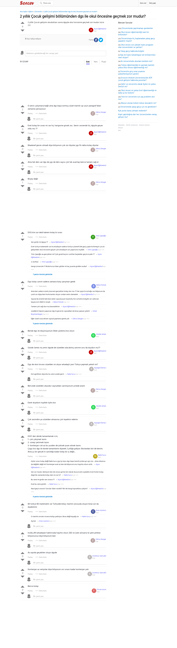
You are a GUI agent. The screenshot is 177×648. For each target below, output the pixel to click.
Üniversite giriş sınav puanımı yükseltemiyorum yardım (131, 73)
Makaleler (121, 125)
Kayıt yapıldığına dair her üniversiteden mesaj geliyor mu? (137, 116)
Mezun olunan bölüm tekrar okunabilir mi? (138, 103)
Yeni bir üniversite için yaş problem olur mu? (136, 98)
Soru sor (143, 3)
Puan (104, 62)
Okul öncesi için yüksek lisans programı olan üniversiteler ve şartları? (135, 46)
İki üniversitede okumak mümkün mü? (137, 61)
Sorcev (35, 3)
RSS (119, 130)
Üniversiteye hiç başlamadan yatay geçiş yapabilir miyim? (136, 40)
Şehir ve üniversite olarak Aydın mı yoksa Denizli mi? (136, 85)
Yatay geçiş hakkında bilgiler (132, 51)
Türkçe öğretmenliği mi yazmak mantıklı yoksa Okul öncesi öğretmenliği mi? (136, 66)
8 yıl (95, 31)
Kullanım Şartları (144, 125)
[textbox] (65, 53)
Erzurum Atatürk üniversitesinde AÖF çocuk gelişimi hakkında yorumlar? (135, 79)
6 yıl (98, 592)
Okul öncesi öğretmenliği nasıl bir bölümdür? (133, 33)
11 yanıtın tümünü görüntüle (43, 323)
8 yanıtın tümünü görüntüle (42, 496)
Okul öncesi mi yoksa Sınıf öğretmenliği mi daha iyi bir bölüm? (137, 92)
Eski (88, 62)
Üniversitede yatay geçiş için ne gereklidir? (138, 106)
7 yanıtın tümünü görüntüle (42, 274)
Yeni (96, 62)
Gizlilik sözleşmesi (132, 125)
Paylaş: (30, 113)
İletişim (120, 128)
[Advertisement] (63, 85)
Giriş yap (152, 3)
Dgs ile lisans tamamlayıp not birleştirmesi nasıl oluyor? (136, 56)
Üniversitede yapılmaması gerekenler (137, 28)
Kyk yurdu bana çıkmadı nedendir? (132, 110)
